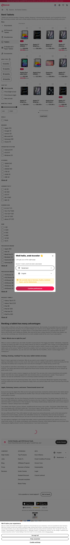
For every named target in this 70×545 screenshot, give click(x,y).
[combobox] (35, 268)
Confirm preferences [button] (35, 288)
